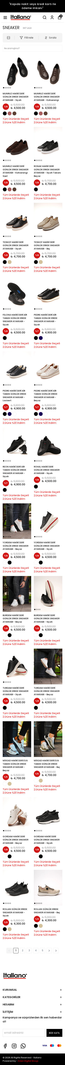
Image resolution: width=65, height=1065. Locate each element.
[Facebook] (5, 1045)
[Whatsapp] (23, 1045)
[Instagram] (14, 1045)
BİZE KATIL (54, 1033)
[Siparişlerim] (52, 17)
